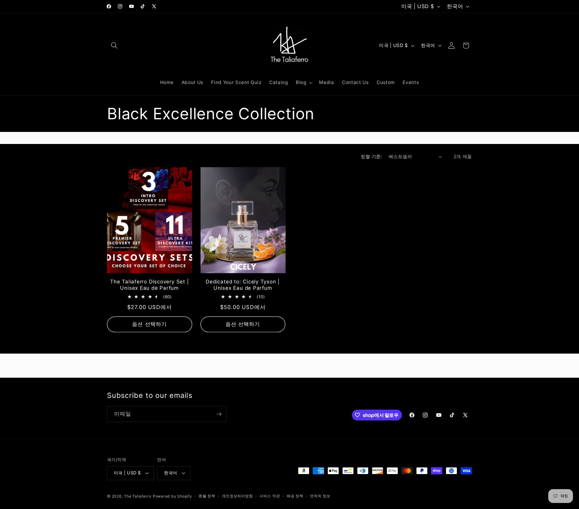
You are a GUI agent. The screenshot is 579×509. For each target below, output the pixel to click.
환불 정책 (207, 496)
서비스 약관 (270, 496)
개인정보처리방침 (237, 496)
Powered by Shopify (172, 496)
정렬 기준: (371, 156)
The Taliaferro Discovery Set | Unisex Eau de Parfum (149, 285)
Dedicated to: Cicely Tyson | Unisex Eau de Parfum (243, 285)
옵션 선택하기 (149, 324)
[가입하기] (219, 414)
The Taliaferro (137, 496)
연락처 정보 (320, 496)
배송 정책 (295, 496)
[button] (114, 45)
